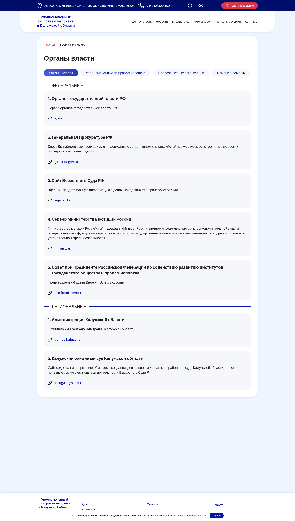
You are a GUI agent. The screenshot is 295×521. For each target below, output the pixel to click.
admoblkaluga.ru (68, 339)
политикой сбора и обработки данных (185, 515)
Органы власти (61, 73)
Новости (162, 21)
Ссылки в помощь (231, 73)
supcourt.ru (63, 200)
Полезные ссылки (228, 21)
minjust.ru (62, 248)
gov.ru (59, 118)
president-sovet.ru (69, 292)
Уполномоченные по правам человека (115, 73)
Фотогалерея (202, 21)
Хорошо (216, 515)
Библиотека (180, 21)
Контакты (251, 21)
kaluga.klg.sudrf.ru (69, 383)
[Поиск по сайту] (190, 5)
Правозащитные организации (181, 73)
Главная (50, 45)
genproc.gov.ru (66, 161)
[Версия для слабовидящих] (201, 5)
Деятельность (142, 21)
